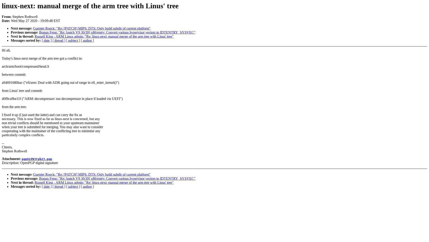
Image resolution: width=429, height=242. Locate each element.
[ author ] (87, 40)
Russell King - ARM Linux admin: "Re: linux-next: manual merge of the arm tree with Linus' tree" (104, 36)
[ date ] (47, 40)
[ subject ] (73, 40)
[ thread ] (59, 40)
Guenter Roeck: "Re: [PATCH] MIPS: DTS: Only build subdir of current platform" (92, 28)
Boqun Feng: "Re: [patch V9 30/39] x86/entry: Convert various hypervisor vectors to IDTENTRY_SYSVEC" (117, 32)
